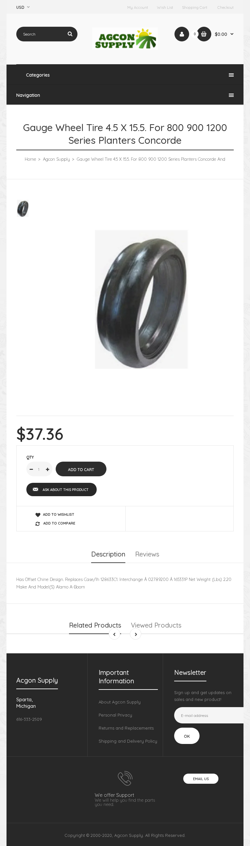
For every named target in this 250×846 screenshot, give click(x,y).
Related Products (95, 625)
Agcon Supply (56, 159)
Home (30, 159)
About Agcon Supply (120, 702)
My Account (137, 7)
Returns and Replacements (126, 728)
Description (108, 554)
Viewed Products (156, 625)
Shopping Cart (194, 7)
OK (187, 736)
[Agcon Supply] (125, 48)
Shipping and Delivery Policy (128, 741)
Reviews (147, 554)
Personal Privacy (115, 715)
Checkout (225, 7)
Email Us (201, 779)
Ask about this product (66, 489)
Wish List (165, 7)
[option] (141, 299)
